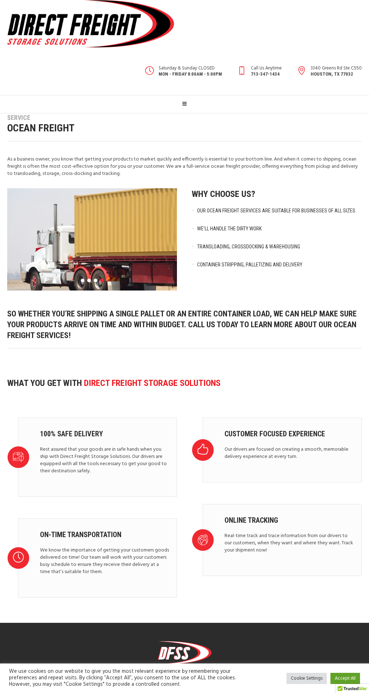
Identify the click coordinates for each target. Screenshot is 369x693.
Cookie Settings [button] (307, 678)
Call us (201, 324)
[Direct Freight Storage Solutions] (184, 652)
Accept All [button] (345, 678)
